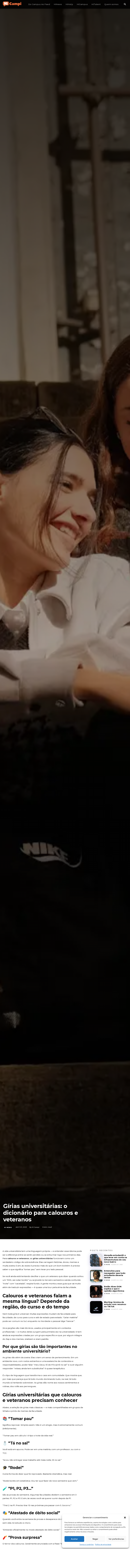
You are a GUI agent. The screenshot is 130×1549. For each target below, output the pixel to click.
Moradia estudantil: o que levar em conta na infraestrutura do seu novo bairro (115, 1258)
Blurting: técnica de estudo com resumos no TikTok (115, 1304)
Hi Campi (35, 1227)
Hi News (8, 1227)
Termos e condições (86, 1544)
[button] (125, 1517)
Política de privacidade (103, 1544)
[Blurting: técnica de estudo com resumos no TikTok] (96, 1307)
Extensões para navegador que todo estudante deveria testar (114, 1274)
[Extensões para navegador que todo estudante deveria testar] (96, 1276)
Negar (95, 1539)
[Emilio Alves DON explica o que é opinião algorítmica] (96, 1291)
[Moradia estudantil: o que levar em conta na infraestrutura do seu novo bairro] (96, 1260)
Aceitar (74, 1539)
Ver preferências (116, 1539)
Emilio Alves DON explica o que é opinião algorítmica (114, 1288)
